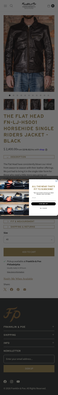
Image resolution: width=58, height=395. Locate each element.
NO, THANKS (43, 208)
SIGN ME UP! (43, 204)
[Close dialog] (56, 181)
